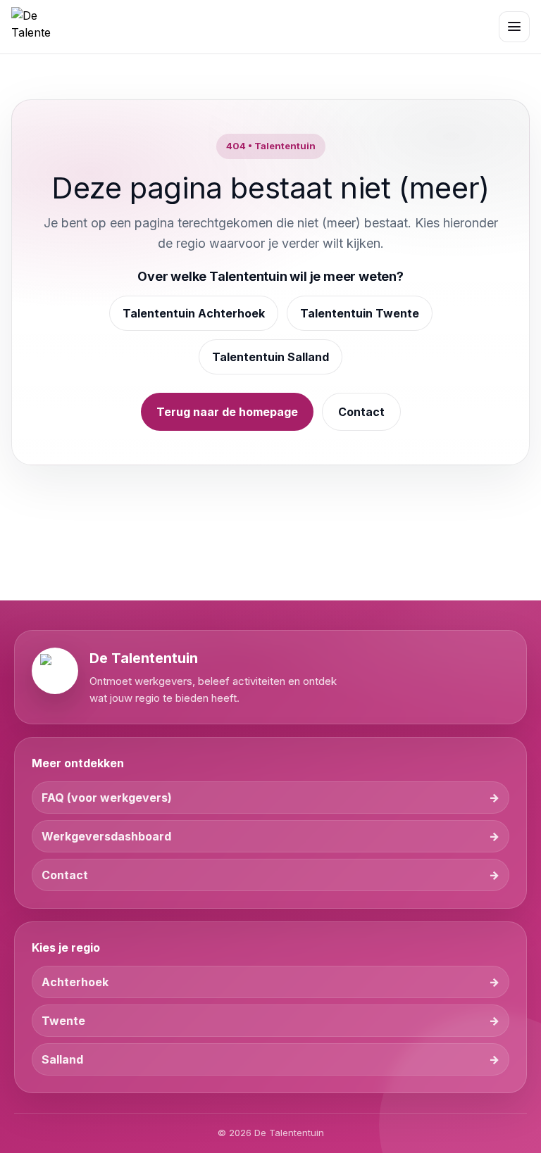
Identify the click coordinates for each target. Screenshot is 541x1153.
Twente (63, 1021)
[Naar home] (31, 26)
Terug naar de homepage (227, 412)
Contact (361, 412)
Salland (62, 1059)
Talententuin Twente (359, 313)
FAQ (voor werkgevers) (107, 797)
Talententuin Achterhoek (194, 313)
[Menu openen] (514, 26)
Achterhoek (75, 982)
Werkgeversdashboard (106, 836)
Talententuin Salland (270, 357)
